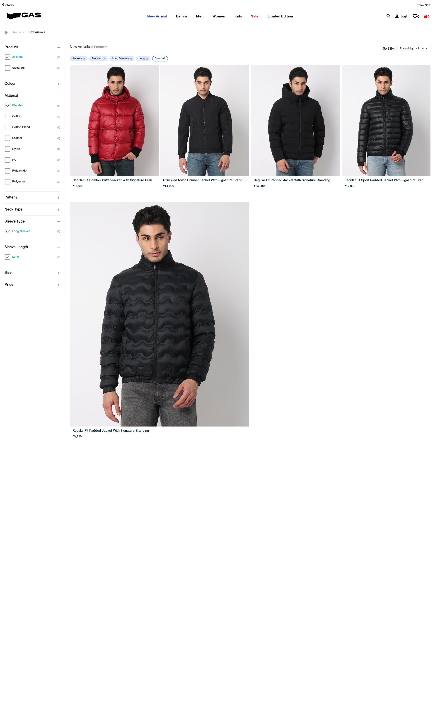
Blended (98, 58)
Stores (9, 5)
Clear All (160, 58)
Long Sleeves (122, 58)
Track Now (423, 5)
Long (143, 58)
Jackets (78, 58)
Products (18, 32)
